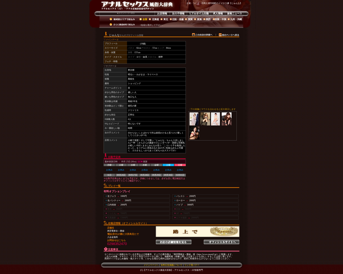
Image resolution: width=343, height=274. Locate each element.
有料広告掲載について (171, 265)
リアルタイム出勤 (199, 13)
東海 (199, 19)
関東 (190, 19)
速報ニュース (234, 13)
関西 (208, 19)
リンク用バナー (191, 265)
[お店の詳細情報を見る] (174, 241)
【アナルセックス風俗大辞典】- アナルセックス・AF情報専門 (173, 270)
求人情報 (218, 13)
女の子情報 (178, 13)
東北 (165, 19)
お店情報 (162, 13)
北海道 (155, 19)
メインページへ (151, 265)
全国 (145, 19)
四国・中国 (220, 19)
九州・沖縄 (236, 19)
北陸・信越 (178, 19)
